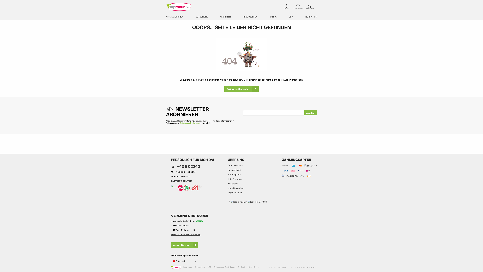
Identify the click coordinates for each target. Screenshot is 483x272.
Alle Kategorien (174, 17)
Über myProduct (235, 165)
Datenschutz (200, 267)
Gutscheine (202, 17)
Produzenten (250, 17)
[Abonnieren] (310, 112)
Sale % (273, 17)
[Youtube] (263, 201)
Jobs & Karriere (235, 179)
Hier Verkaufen (235, 192)
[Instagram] (239, 201)
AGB (209, 267)
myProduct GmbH (289, 267)
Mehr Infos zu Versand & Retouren (185, 235)
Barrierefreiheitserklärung (248, 267)
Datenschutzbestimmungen (191, 123)
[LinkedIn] (267, 201)
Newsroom (233, 183)
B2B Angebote (234, 174)
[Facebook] (229, 201)
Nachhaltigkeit (234, 170)
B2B (291, 17)
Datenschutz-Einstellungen (225, 267)
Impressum (187, 267)
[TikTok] (254, 201)
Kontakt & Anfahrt (236, 188)
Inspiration (311, 17)
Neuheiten (225, 17)
